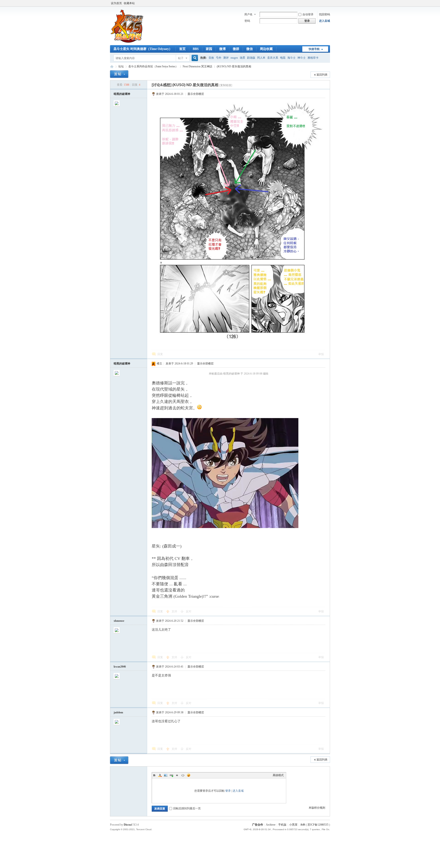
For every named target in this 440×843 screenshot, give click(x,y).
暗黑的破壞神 (122, 94)
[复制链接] (225, 85)
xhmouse (119, 620)
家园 (209, 49)
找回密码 (324, 14)
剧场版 (251, 57)
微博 (222, 49)
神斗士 (301, 57)
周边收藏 (266, 49)
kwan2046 (120, 666)
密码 (247, 20)
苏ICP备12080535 (318, 824)
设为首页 (116, 3)
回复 (160, 354)
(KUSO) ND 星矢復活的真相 (234, 66)
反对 (188, 611)
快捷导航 (314, 49)
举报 (321, 354)
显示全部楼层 (195, 94)
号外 (218, 57)
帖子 (181, 58)
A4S (112, 66)
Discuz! (128, 824)
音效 (211, 57)
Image (165, 775)
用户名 (248, 14)
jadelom (118, 712)
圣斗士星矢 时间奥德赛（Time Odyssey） (142, 49)
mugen (234, 57)
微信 (249, 49)
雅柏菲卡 (313, 57)
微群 (236, 49)
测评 (226, 57)
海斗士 (291, 57)
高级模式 (278, 775)
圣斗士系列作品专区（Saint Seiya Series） (153, 66)
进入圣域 (324, 20)
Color (160, 775)
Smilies (188, 775)
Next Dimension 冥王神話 (197, 66)
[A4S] (127, 42)
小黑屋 (293, 824)
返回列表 (321, 74)
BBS (196, 49)
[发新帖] (119, 74)
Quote (177, 775)
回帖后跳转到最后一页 (187, 808)
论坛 (121, 66)
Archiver (270, 824)
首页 (182, 49)
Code (183, 775)
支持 (175, 611)
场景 (242, 57)
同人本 (261, 57)
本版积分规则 (317, 807)
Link (171, 775)
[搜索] (194, 58)
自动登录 (308, 14)
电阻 (283, 57)
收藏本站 (129, 3)
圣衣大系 (272, 57)
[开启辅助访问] (329, 3)
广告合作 (257, 824)
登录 (228, 790)
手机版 (282, 824)
